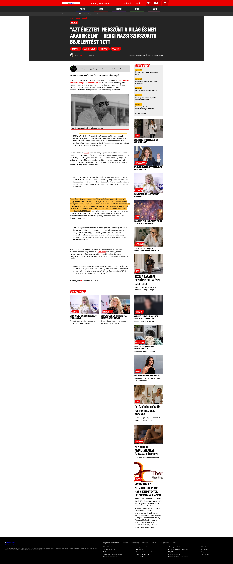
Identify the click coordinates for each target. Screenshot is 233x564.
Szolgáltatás (164, 543)
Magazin (145, 543)
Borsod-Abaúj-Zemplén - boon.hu (112, 554)
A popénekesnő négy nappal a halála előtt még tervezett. (82, 322)
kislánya (102, 252)
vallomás (115, 49)
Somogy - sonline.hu (174, 554)
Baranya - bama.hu (109, 549)
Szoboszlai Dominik (79, 14)
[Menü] (165, 3)
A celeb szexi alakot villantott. (146, 321)
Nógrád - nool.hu (173, 552)
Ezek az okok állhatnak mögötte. (148, 458)
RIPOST (72, 18)
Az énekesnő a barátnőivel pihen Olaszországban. (147, 379)
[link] (75, 311)
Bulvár (154, 543)
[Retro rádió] (148, 3)
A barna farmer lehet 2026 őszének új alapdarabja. (145, 288)
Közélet (125, 543)
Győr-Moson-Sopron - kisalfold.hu (145, 552)
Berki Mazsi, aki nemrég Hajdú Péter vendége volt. (99, 81)
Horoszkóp (66, 14)
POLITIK (82, 9)
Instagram (76, 49)
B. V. (81, 55)
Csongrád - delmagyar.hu (110, 557)
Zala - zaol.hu (205, 554)
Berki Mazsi (104, 49)
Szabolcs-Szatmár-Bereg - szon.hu (178, 557)
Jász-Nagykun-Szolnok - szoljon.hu (178, 547)
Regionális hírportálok (111, 543)
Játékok (126, 3)
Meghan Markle (93, 14)
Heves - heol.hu (140, 557)
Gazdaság (135, 543)
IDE (81, 281)
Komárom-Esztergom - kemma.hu (178, 549)
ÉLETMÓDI (119, 9)
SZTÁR (101, 9)
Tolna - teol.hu (205, 547)
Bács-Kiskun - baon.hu (109, 547)
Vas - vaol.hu (205, 549)
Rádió (174, 543)
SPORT (137, 9)
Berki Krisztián (89, 49)
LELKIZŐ (84, 18)
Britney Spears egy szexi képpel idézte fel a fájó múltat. (113, 322)
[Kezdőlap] (71, 3)
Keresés (138, 3)
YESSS (155, 9)
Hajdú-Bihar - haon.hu (142, 554)
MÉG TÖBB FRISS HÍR (140, 114)
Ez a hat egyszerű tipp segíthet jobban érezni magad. (147, 419)
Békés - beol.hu (107, 552)
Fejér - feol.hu (139, 549)
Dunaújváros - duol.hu (142, 547)
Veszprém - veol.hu (206, 552)
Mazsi (86, 153)
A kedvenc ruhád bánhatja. (145, 351)
